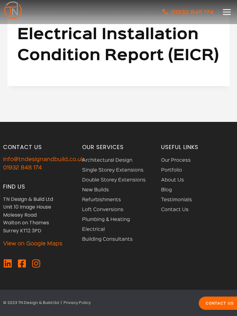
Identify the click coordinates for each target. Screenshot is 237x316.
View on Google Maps (32, 243)
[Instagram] (36, 263)
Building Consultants (107, 239)
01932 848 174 (22, 167)
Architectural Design (107, 160)
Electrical (93, 229)
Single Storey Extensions (112, 170)
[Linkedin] (7, 263)
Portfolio (171, 170)
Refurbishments (101, 200)
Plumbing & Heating (106, 220)
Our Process (176, 160)
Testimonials (176, 200)
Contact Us (175, 210)
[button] (227, 12)
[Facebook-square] (22, 263)
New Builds (95, 190)
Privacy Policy (77, 303)
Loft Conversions (102, 210)
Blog (166, 190)
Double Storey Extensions (114, 180)
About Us (172, 180)
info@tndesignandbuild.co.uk (43, 159)
